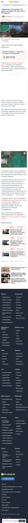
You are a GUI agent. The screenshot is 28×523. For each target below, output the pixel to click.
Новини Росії (5, 377)
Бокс (17, 333)
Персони (3, 417)
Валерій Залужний (7, 432)
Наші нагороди (6, 497)
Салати (18, 462)
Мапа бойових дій (7, 399)
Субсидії (18, 305)
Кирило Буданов (6, 435)
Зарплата (18, 297)
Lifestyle (17, 369)
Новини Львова (6, 307)
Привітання (19, 391)
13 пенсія (5, 451)
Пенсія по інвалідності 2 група (6, 456)
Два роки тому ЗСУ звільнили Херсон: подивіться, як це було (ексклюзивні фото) (17, 232)
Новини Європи (6, 372)
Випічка (18, 451)
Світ (2, 369)
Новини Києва (6, 297)
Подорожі (18, 380)
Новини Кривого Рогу (6, 313)
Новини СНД (5, 380)
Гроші (4, 332)
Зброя (4, 407)
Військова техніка (7, 412)
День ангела (19, 431)
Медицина (19, 307)
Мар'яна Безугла (7, 440)
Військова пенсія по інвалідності (7, 460)
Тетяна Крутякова (8, 16)
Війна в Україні (5, 396)
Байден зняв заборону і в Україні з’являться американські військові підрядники (17, 254)
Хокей (17, 338)
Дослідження (19, 364)
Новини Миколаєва (7, 322)
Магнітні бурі (19, 388)
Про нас (4, 484)
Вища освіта (19, 313)
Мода (17, 377)
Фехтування (19, 343)
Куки (15, 521)
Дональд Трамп (6, 425)
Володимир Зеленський (5, 421)
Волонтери (5, 409)
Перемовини (5, 404)
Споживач (19, 375)
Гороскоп (18, 372)
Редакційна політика (7, 489)
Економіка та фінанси (5, 328)
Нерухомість (5, 337)
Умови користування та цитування (11, 492)
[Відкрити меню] (2, 2)
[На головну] (14, 2)
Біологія (4, 359)
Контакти (4, 499)
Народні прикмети (21, 423)
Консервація (19, 454)
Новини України (12, 227)
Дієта (17, 359)
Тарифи (4, 340)
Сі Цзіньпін (5, 427)
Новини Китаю (6, 383)
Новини (3, 294)
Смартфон (5, 364)
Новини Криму (6, 319)
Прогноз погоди (20, 318)
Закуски (18, 464)
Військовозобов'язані (22, 407)
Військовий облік (20, 409)
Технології (5, 353)
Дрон (3, 361)
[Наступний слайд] (26, 5)
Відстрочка (19, 404)
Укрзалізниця (6, 345)
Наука (3, 350)
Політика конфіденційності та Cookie (12, 486)
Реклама (4, 494)
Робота (18, 299)
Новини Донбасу (7, 317)
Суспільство (18, 294)
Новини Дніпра (6, 302)
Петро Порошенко (7, 438)
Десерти (18, 459)
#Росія (6, 261)
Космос (4, 356)
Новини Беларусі (7, 385)
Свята (17, 417)
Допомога (19, 315)
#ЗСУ (21, 261)
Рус (26, 1)
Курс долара (5, 342)
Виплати (18, 302)
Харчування (19, 356)
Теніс (17, 336)
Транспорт (5, 334)
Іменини (18, 434)
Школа (18, 310)
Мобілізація (18, 396)
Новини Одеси (6, 305)
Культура (18, 383)
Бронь (17, 402)
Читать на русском (6, 20)
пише (7, 100)
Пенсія (3, 448)
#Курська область (14, 261)
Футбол (18, 330)
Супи (17, 457)
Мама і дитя (19, 353)
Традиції (18, 426)
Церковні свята (20, 420)
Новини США (6, 375)
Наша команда (6, 502)
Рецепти (17, 448)
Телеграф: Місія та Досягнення (10, 507)
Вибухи (4, 402)
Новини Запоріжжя (7, 310)
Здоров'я (17, 350)
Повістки (18, 399)
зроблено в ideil (6, 518)
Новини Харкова (7, 299)
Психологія (19, 361)
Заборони (19, 428)
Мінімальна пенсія (7, 463)
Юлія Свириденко (7, 443)
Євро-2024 (19, 341)
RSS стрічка (5, 510)
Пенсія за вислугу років (7, 467)
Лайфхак (18, 385)
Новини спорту (19, 327)
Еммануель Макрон (7, 430)
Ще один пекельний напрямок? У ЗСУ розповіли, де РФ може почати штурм (17, 243)
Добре (22, 521)
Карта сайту (5, 505)
